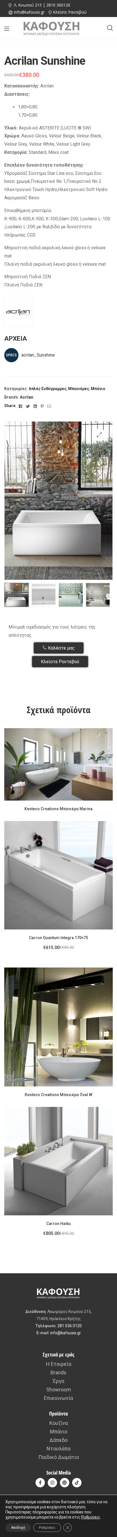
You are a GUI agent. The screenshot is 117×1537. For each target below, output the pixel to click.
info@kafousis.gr (65, 1333)
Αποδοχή (18, 1528)
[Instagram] (52, 1482)
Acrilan (26, 397)
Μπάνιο (98, 388)
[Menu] (6, 28)
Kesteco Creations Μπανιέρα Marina (58, 809)
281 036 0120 (69, 1326)
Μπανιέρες (78, 388)
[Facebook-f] (40, 1482)
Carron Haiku (58, 1223)
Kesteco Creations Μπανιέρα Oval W (58, 1094)
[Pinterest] (64, 1482)
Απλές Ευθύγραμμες (47, 388)
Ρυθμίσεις (90, 1517)
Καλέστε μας (61, 648)
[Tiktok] (77, 1482)
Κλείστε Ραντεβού (70, 12)
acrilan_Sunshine (38, 355)
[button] (99, 434)
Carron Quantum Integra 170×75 (58, 937)
